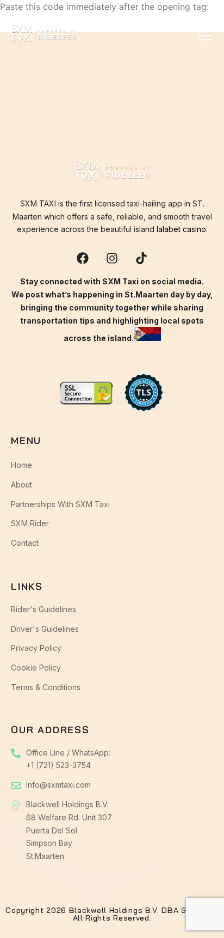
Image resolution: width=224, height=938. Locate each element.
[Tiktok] (141, 258)
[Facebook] (83, 258)
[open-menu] (205, 35)
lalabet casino (181, 229)
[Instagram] (112, 258)
